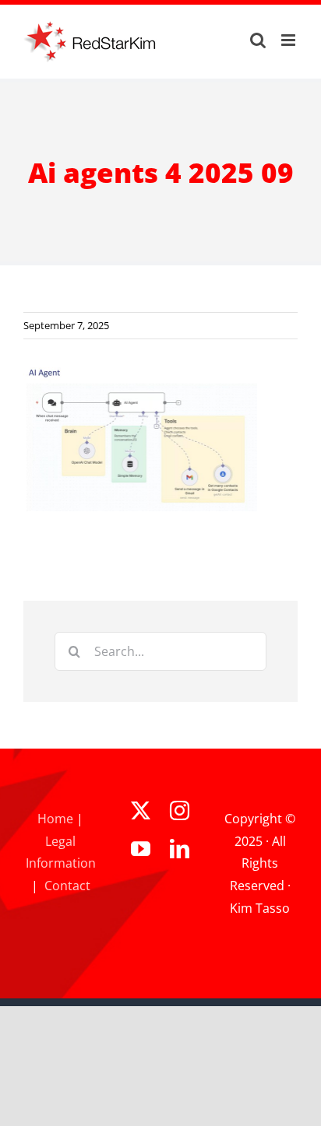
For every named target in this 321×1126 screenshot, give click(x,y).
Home (55, 818)
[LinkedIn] (179, 848)
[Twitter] (140, 810)
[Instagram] (179, 810)
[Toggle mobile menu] (289, 40)
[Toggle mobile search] (258, 40)
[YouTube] (140, 848)
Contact (67, 885)
